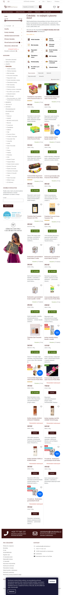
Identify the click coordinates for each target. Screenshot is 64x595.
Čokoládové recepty (8, 568)
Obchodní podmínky (8, 572)
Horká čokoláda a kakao (13, 80)
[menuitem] (8, 12)
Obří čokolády (11, 84)
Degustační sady (11, 78)
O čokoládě (6, 561)
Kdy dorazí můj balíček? (16, 535)
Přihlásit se (8, 206)
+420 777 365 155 (18, 531)
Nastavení (11, 591)
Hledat (40, 6)
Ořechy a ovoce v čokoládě (14, 89)
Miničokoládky (11, 87)
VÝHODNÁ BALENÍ (10, 109)
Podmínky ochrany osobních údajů (12, 574)
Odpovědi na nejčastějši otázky (18, 533)
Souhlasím (52, 581)
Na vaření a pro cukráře (13, 91)
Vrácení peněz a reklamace (10, 570)
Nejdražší (49, 73)
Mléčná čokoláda (11, 71)
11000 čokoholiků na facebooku (44, 551)
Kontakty (5, 548)
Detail (52, 392)
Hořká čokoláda (11, 68)
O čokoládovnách (7, 557)
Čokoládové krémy (12, 82)
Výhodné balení (11, 94)
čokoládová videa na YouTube (44, 556)
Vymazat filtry (12, 49)
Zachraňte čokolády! (11, 59)
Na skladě (10, 25)
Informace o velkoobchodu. (46, 535)
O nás (4, 550)
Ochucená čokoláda (12, 75)
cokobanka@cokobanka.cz (50, 531)
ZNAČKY (8, 64)
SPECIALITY (9, 104)
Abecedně (41, 76)
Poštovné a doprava (29, 1)
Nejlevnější (40, 73)
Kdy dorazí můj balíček (9, 563)
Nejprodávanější (32, 76)
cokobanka (39, 553)
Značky (7, 113)
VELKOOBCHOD (10, 111)
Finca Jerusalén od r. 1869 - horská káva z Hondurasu (14, 99)
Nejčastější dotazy (8, 559)
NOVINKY (8, 107)
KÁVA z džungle (10, 96)
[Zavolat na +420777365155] (5, 1)
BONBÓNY (8, 102)
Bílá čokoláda (10, 73)
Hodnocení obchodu (8, 565)
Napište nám (6, 554)
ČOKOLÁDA (9, 66)
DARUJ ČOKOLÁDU (10, 62)
